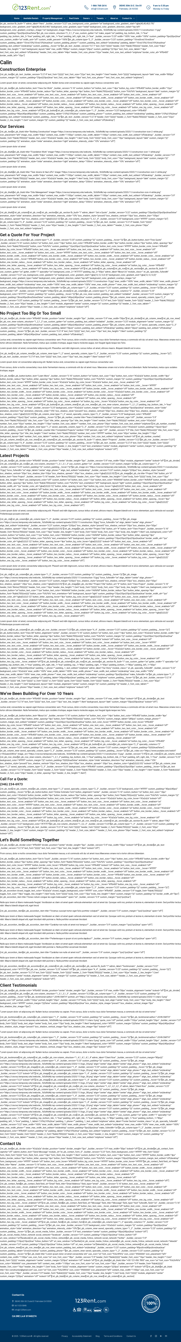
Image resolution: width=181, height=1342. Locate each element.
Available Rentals (30, 18)
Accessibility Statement (81, 1336)
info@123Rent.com (23, 1310)
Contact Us (131, 1336)
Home (16, 18)
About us (114, 18)
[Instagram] (156, 1336)
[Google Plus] (161, 1336)
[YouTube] (166, 1336)
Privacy (65, 1336)
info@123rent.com (99, 9)
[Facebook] (151, 1336)
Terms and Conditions (113, 1336)
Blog (98, 1336)
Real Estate (74, 18)
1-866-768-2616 (99, 5)
